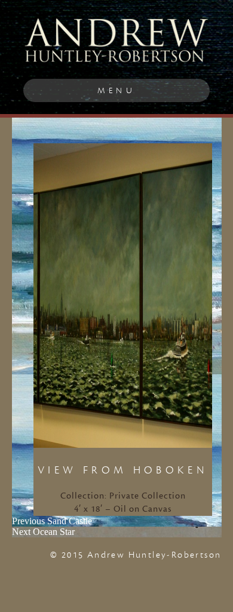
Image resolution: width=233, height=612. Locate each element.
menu (116, 90)
